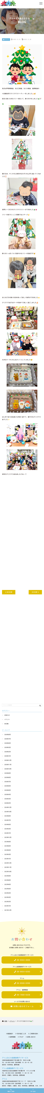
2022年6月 (7, 884)
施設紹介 (10, 1033)
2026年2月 (7, 751)
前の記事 (9, 592)
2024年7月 (7, 820)
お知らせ (7, 715)
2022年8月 (7, 880)
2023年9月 (7, 841)
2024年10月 (7, 811)
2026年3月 (7, 747)
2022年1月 (7, 906)
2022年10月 (7, 871)
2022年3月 (7, 897)
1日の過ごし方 (21, 1033)
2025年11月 (7, 764)
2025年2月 (7, 803)
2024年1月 (7, 833)
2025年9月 (7, 773)
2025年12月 (7, 760)
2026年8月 (7, 734)
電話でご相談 (11, 1091)
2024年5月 (7, 824)
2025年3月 (7, 798)
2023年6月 (7, 846)
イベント (7, 39)
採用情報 (12, 1037)
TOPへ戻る (33, 1091)
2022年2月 (7, 901)
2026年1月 (7, 756)
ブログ (21, 1037)
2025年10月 (7, 769)
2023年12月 (7, 837)
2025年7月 (7, 781)
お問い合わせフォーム (23, 1006)
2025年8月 (7, 777)
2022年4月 (7, 893)
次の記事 (35, 592)
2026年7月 (7, 739)
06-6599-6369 (23, 983)
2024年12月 (7, 807)
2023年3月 (7, 854)
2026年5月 (7, 743)
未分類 (6, 723)
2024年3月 (7, 828)
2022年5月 (7, 888)
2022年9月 (7, 876)
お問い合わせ (31, 1037)
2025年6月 (7, 786)
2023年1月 (7, 858)
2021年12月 (7, 910)
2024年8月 (7, 816)
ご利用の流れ (33, 1033)
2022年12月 (7, 863)
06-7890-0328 (23, 995)
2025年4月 (7, 794)
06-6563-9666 (23, 960)
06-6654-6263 (23, 972)
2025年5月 (7, 790)
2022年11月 (7, 867)
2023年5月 (7, 850)
